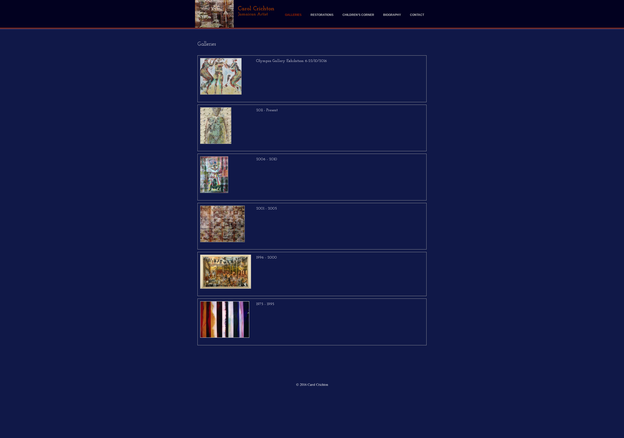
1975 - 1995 (265, 304)
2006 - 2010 (266, 159)
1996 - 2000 (266, 257)
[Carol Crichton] (236, 14)
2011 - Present (267, 110)
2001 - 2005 (266, 208)
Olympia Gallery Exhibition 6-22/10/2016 (291, 61)
